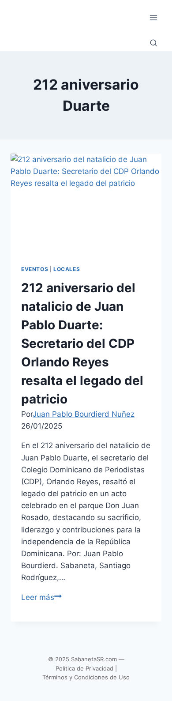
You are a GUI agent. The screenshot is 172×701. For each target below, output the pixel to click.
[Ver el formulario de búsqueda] (153, 43)
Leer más (41, 597)
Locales (66, 269)
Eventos (34, 269)
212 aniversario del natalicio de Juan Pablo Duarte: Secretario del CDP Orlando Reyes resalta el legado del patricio (82, 343)
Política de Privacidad (84, 668)
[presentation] (86, 204)
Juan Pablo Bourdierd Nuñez (84, 414)
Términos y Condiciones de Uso (86, 677)
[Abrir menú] (153, 17)
